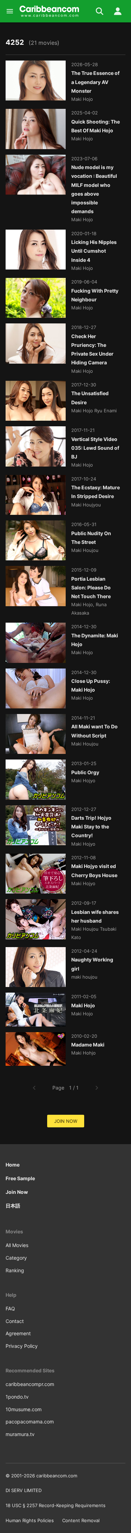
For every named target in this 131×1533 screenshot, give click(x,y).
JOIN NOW (65, 1121)
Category (16, 1258)
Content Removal (81, 1520)
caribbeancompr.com (30, 1384)
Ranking (15, 1270)
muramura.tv (20, 1434)
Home (13, 1165)
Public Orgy (85, 772)
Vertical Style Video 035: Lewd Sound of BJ (95, 448)
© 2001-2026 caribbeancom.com (41, 1475)
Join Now (17, 1192)
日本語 (13, 1206)
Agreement (18, 1333)
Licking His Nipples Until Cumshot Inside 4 (94, 250)
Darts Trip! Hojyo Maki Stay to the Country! (91, 826)
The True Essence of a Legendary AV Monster (95, 81)
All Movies (17, 1245)
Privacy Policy (22, 1346)
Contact (15, 1321)
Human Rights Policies (30, 1520)
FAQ (10, 1308)
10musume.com (24, 1409)
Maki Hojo (83, 1005)
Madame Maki (87, 1045)
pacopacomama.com (30, 1421)
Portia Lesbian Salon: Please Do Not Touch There (91, 587)
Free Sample (20, 1178)
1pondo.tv (17, 1397)
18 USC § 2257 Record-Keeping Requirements (55, 1505)
